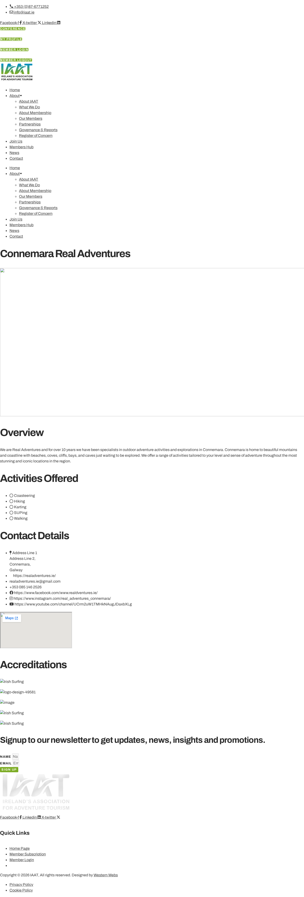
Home (15, 90)
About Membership (35, 113)
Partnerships (30, 124)
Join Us (16, 141)
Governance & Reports (38, 130)
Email (6, 763)
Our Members (30, 118)
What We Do (29, 107)
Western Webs (106, 875)
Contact (16, 158)
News (14, 153)
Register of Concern (35, 136)
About (15, 96)
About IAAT (28, 101)
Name (6, 756)
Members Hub (21, 147)
